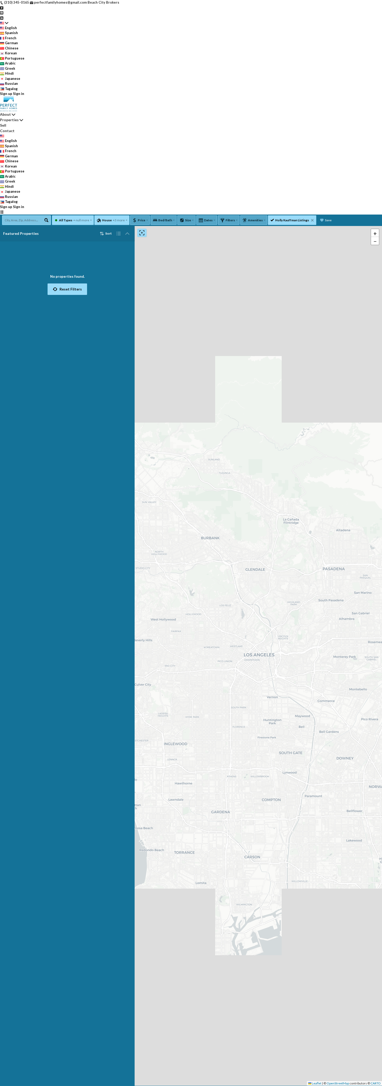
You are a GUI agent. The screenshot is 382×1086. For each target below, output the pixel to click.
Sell (3, 125)
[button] (67, 289)
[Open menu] (1, 212)
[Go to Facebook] (1, 7)
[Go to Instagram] (1, 12)
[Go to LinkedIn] (1, 18)
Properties (9, 120)
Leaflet (316, 1083)
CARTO (376, 1083)
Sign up (6, 94)
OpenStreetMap (338, 1083)
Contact (7, 130)
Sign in (18, 94)
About (5, 114)
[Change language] (4, 22)
